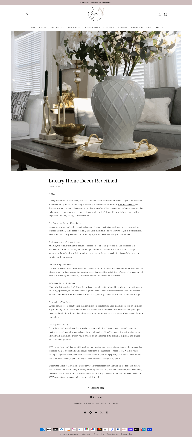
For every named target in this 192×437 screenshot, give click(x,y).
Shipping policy (126, 434)
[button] (27, 14)
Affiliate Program (91, 403)
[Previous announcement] (25, 2)
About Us (78, 403)
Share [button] (53, 194)
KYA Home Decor (126, 204)
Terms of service (112, 434)
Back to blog (97, 387)
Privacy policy (99, 434)
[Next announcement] (167, 2)
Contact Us (105, 403)
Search (115, 403)
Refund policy (86, 434)
